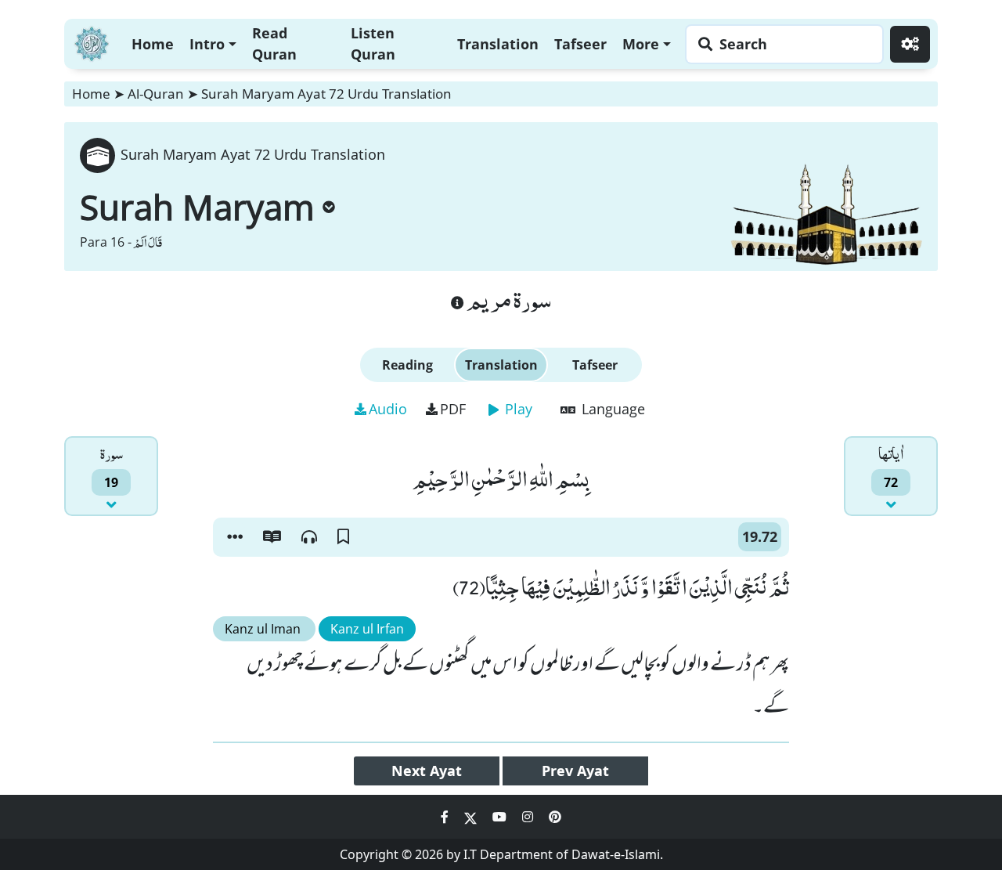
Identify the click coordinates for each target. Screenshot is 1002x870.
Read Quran (274, 43)
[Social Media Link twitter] (472, 816)
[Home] (91, 41)
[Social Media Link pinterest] (555, 816)
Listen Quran (373, 43)
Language (611, 408)
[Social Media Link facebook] (446, 816)
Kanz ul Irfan (367, 628)
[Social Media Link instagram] (529, 816)
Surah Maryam (197, 206)
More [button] (640, 43)
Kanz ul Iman (264, 628)
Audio (388, 408)
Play (516, 408)
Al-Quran (156, 94)
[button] (235, 537)
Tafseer (580, 43)
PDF (453, 408)
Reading (407, 365)
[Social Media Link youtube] (501, 816)
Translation (498, 43)
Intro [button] (207, 43)
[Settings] (910, 44)
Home (153, 43)
